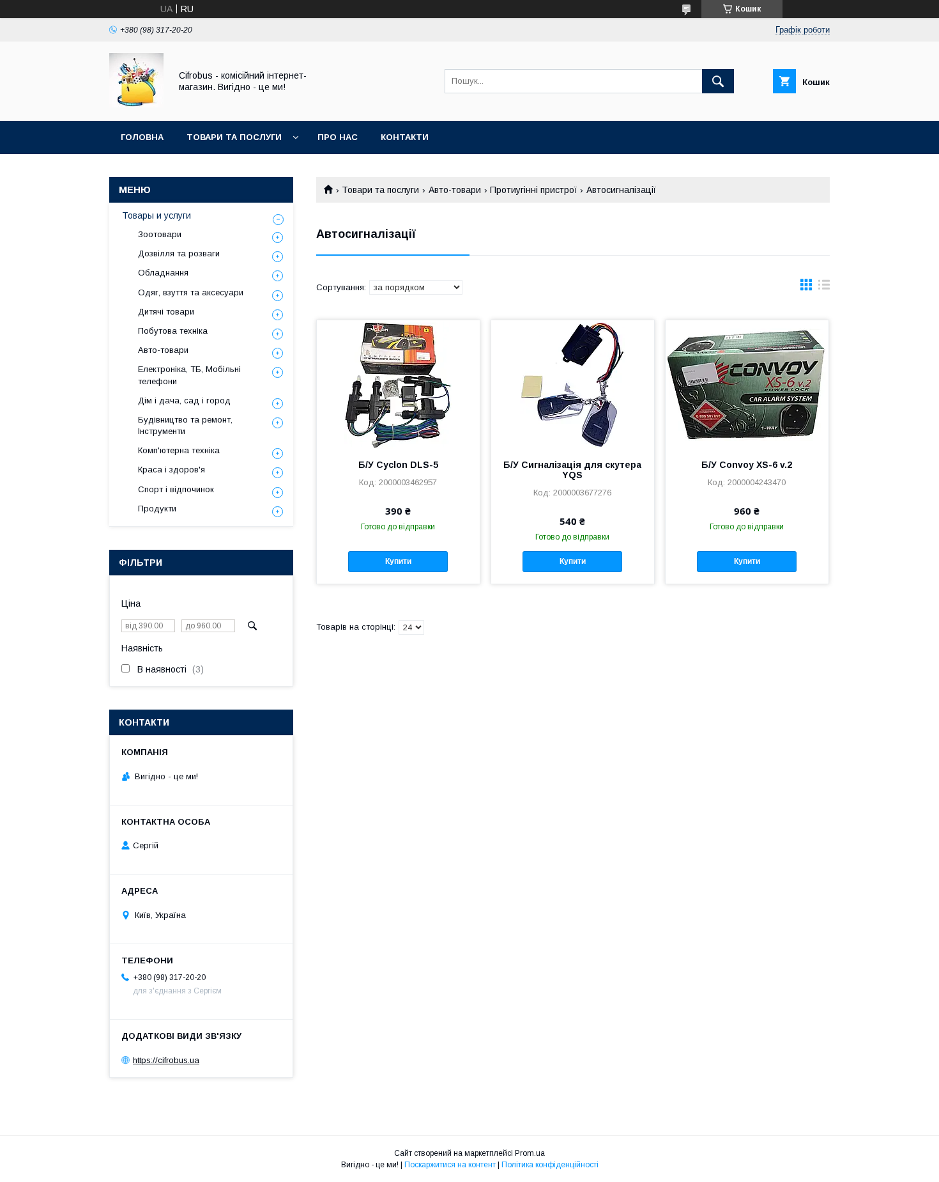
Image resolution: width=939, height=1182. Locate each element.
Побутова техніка (173, 331)
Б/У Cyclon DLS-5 (398, 465)
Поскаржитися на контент (450, 1164)
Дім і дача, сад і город (184, 400)
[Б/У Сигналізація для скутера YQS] (572, 384)
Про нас (337, 137)
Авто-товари (455, 190)
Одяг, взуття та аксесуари (190, 292)
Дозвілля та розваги (179, 253)
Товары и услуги (156, 215)
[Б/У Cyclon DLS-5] (398, 384)
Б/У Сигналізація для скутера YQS (572, 470)
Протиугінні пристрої (533, 190)
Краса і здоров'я (171, 469)
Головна (142, 137)
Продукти (157, 508)
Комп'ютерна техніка (179, 450)
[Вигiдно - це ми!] (136, 104)
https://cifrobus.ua (166, 1060)
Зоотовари (159, 234)
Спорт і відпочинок (176, 489)
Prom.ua (530, 1153)
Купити (398, 561)
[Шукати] (718, 81)
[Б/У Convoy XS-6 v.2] (747, 384)
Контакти (405, 137)
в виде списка (824, 288)
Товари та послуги (234, 137)
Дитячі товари (166, 311)
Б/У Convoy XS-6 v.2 (746, 465)
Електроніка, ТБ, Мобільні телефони (189, 374)
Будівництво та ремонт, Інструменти (185, 425)
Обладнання (163, 272)
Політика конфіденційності (550, 1164)
